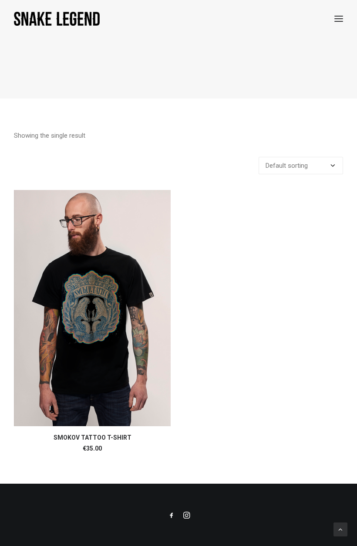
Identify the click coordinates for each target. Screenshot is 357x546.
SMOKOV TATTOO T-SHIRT (92, 437)
